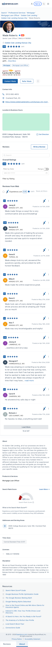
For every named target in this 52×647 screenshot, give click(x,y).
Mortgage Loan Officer (10, 15)
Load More (26, 427)
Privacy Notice (17, 639)
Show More (12, 61)
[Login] (31, 4)
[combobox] (26, 155)
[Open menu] (48, 4)
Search (4, 13)
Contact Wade (10, 81)
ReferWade (26, 81)
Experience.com (21, 634)
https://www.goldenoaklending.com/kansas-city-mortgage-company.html (27, 102)
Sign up (37, 4)
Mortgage (31, 13)
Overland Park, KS (13, 98)
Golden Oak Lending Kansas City (14, 18)
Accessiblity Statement (32, 639)
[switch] (46, 169)
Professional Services (16, 13)
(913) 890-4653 (12, 94)
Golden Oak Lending (29, 15)
